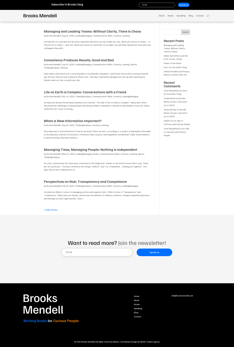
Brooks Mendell (53, 36)
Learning (126, 36)
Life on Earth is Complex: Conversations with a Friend (85, 92)
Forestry (117, 36)
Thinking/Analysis (52, 68)
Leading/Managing (83, 36)
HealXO (167, 121)
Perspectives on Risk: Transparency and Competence (85, 181)
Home (136, 296)
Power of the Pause (172, 63)
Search (185, 32)
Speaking (181, 16)
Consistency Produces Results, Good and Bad (79, 60)
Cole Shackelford (171, 129)
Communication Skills (102, 36)
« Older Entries (50, 210)
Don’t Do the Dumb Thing (175, 67)
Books (171, 16)
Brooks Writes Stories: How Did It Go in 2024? (175, 101)
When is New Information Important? (73, 120)
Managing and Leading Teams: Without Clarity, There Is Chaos (92, 31)
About (162, 16)
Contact (200, 16)
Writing (64, 68)
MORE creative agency (150, 342)
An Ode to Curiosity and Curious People (176, 132)
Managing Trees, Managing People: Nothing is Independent (90, 149)
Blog (191, 16)
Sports (134, 64)
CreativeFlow (170, 98)
